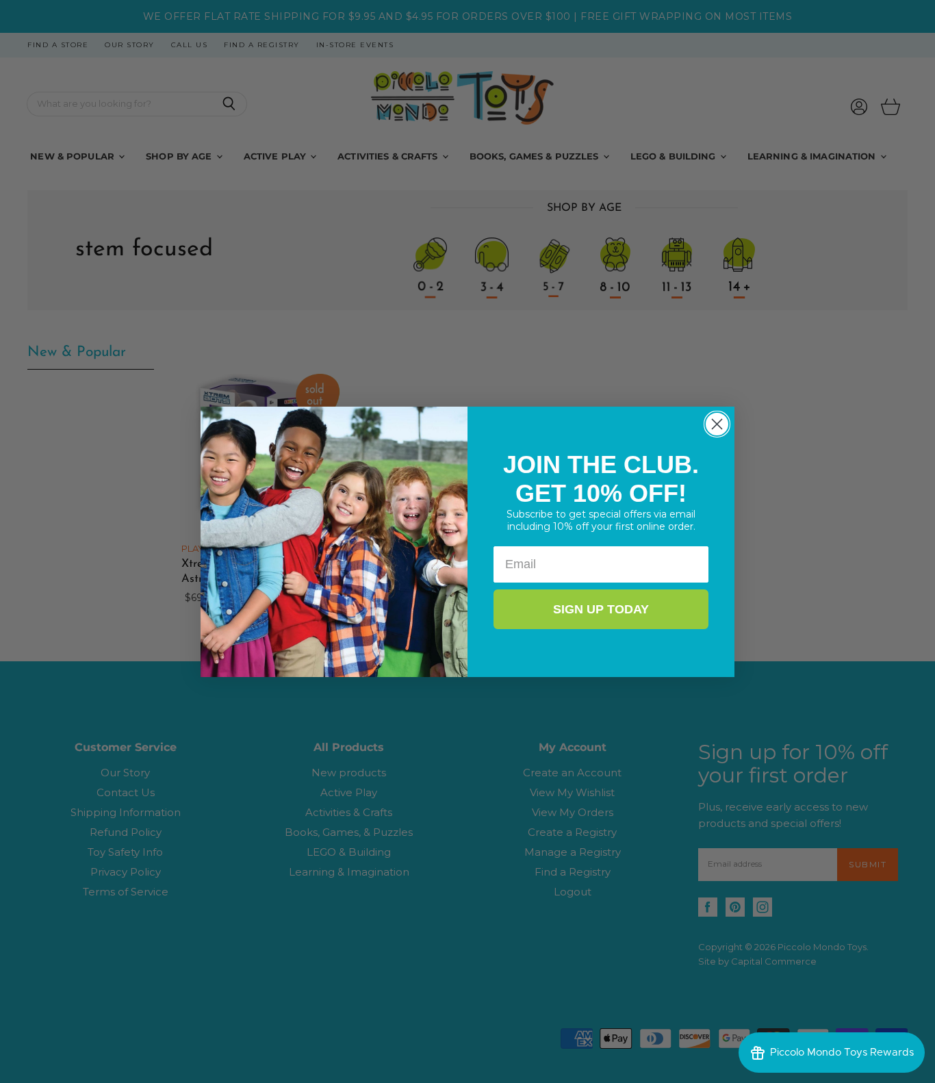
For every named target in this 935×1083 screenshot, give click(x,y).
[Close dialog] (717, 424)
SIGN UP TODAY (601, 609)
